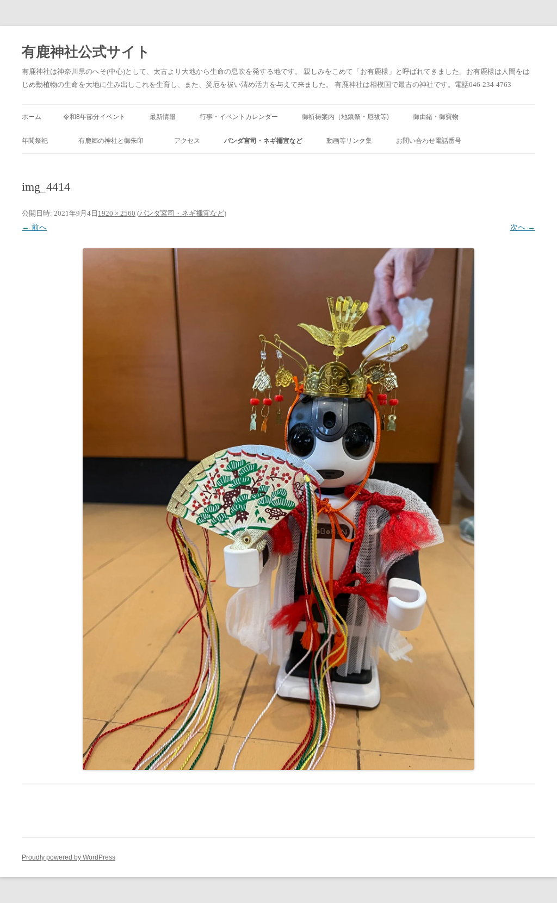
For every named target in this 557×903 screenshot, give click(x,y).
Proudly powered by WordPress (68, 857)
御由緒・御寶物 (436, 117)
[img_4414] (278, 509)
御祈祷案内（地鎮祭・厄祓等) (345, 117)
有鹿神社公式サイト (86, 52)
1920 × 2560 (116, 213)
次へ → (522, 227)
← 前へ (34, 227)
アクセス (187, 141)
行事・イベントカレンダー (239, 117)
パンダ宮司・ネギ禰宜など (263, 141)
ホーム (31, 117)
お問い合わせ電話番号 (428, 141)
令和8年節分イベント (94, 117)
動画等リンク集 (349, 141)
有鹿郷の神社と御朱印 (114, 141)
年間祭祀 (38, 141)
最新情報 (163, 117)
